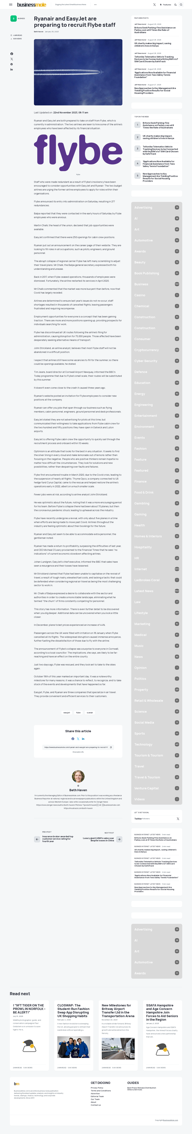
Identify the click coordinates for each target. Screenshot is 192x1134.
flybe (78, 712)
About (93, 1102)
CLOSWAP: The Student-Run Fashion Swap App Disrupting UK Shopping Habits (73, 1010)
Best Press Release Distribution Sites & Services (141, 1089)
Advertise (95, 1093)
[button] (10, 4)
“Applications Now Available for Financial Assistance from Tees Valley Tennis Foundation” (155, 75)
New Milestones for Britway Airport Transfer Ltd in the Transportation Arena (118, 1010)
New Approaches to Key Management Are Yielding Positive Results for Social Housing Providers (155, 90)
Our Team (95, 1099)
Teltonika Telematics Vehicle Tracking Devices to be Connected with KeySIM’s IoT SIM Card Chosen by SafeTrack (156, 59)
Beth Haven (78, 790)
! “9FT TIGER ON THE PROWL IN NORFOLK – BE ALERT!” (29, 1009)
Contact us (96, 1105)
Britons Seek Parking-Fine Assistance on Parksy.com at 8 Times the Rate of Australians (155, 30)
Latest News (155, 834)
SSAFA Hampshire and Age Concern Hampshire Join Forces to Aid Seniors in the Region (162, 1012)
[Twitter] (154, 4)
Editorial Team (97, 1096)
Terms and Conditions (101, 1091)
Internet (146, 834)
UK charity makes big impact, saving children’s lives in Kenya (152, 44)
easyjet (66, 712)
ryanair (90, 712)
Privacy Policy (97, 1088)
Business (21, 18)
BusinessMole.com (170, 1120)
